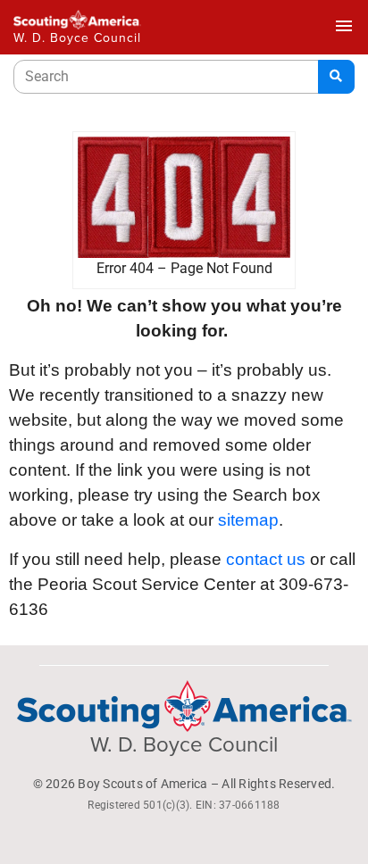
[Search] (336, 77)
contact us (265, 559)
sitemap (248, 520)
